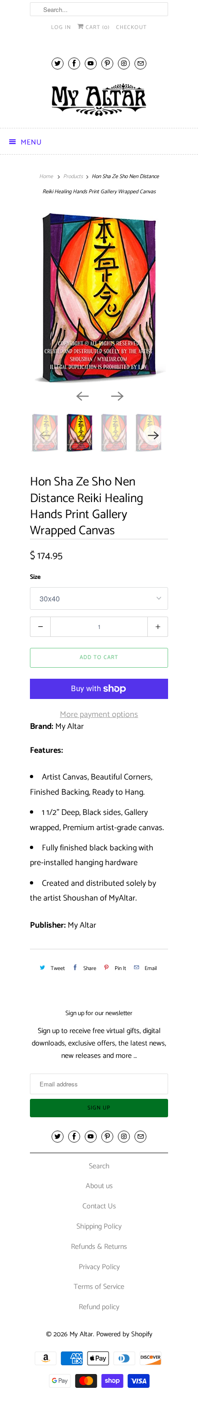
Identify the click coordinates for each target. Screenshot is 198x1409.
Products (73, 176)
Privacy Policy (99, 1267)
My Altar (81, 1334)
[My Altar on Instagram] (124, 63)
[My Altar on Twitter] (58, 63)
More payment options (99, 715)
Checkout (131, 27)
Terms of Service (99, 1287)
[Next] (116, 396)
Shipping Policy (99, 1226)
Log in (61, 27)
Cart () (97, 27)
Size (35, 577)
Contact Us (99, 1206)
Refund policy (99, 1307)
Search (99, 1166)
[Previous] (81, 396)
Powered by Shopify (124, 1334)
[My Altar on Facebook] (74, 63)
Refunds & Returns (99, 1247)
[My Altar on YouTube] (91, 63)
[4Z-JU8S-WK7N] (99, 298)
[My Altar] (99, 99)
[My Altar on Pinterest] (107, 63)
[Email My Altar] (140, 63)
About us (99, 1186)
